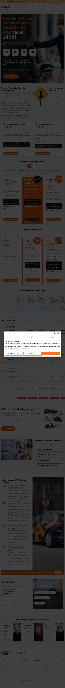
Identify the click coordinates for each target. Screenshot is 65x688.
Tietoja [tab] (51, 337)
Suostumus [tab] (13, 337)
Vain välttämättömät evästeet (14, 353)
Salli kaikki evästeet (51, 353)
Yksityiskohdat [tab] (32, 337)
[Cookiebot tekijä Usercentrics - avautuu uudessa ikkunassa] (54, 333)
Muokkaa (32, 353)
